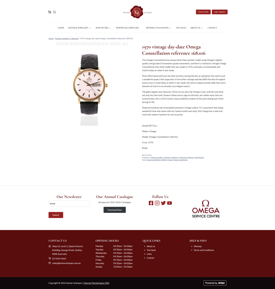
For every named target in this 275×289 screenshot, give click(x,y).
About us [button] (195, 27)
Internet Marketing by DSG (96, 283)
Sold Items (174, 157)
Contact (212, 27)
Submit (56, 215)
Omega (169, 160)
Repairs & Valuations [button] (157, 27)
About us (151, 246)
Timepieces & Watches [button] (127, 27)
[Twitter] (163, 203)
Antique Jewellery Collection (66, 38)
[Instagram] (157, 203)
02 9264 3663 (59, 258)
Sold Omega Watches (186, 157)
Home (61, 27)
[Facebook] (151, 203)
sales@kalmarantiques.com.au (66, 263)
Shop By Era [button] (102, 27)
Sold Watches (199, 157)
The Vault (181, 27)
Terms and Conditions (204, 250)
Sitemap (198, 246)
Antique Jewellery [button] (78, 27)
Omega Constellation (180, 160)
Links (149, 254)
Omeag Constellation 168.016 (156, 160)
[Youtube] (169, 203)
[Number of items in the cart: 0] (49, 12)
